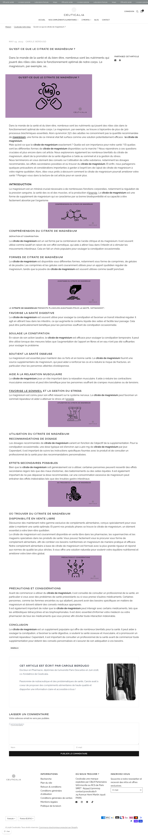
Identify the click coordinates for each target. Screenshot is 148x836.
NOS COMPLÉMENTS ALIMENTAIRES (63, 20)
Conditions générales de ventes (56, 798)
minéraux (15, 648)
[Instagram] (83, 802)
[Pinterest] (88, 802)
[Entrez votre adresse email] (140, 790)
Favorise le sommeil (25, 391)
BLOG (96, 20)
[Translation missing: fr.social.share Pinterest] (120, 60)
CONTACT (106, 20)
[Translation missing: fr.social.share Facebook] (116, 60)
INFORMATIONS (49, 774)
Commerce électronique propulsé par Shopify (58, 827)
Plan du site (46, 783)
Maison (8, 27)
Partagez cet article (127, 56)
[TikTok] (94, 802)
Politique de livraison (51, 806)
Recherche (46, 779)
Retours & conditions (51, 787)
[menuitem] (42, 19)
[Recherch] (137, 11)
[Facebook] (78, 802)
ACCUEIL (41, 20)
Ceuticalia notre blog (22, 27)
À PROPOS (85, 20)
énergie (93, 192)
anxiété (70, 398)
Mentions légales (49, 802)
